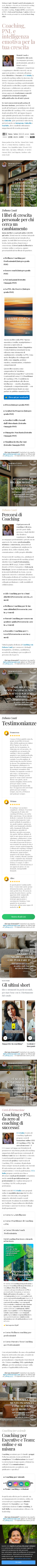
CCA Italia (20, 1133)
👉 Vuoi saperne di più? (11, 1325)
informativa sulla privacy (23, 1558)
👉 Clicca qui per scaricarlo (16, 397)
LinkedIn (7, 120)
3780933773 (9, 456)
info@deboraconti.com (11, 454)
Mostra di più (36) (18, 916)
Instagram (19, 123)
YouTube (5, 125)
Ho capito (18, 1562)
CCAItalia (28, 75)
